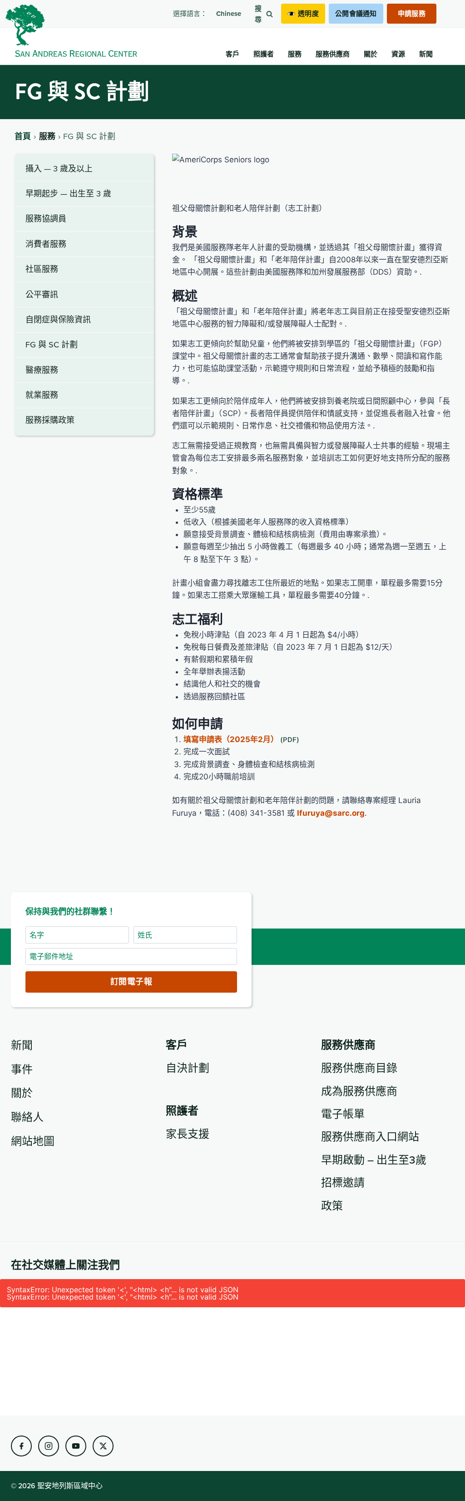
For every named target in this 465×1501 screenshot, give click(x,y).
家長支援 (187, 1133)
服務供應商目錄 (359, 1067)
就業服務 (41, 395)
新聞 (22, 1045)
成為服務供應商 (359, 1091)
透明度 (308, 14)
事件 (22, 1069)
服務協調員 (45, 218)
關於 (22, 1092)
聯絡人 (27, 1116)
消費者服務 (45, 244)
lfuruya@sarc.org (331, 813)
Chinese (228, 14)
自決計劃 (187, 1067)
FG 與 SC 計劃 (51, 344)
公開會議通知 (356, 14)
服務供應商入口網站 (370, 1136)
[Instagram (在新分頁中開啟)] (48, 1446)
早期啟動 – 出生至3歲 (373, 1159)
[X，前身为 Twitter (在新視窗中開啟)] (103, 1446)
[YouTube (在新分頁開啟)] (75, 1446)
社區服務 (41, 269)
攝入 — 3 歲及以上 (59, 168)
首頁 (23, 136)
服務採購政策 (49, 420)
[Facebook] (21, 1446)
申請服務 (411, 14)
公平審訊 (41, 294)
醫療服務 (41, 370)
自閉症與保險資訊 (58, 319)
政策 (332, 1205)
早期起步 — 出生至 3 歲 (68, 193)
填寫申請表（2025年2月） (230, 739)
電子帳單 (343, 1113)
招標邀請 (343, 1182)
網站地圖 (32, 1141)
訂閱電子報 (131, 982)
